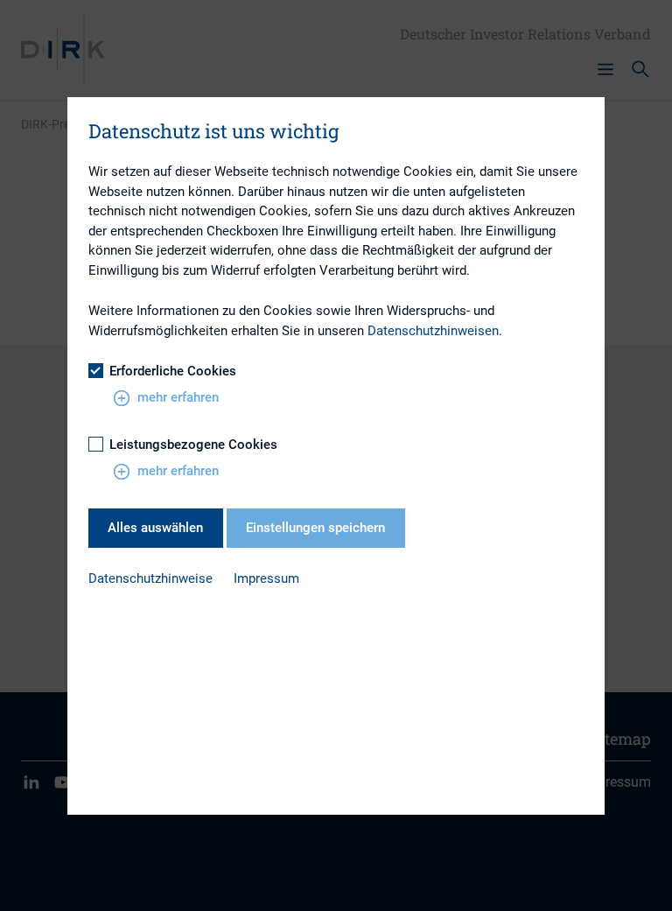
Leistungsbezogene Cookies (193, 444)
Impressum (266, 578)
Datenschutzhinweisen (433, 331)
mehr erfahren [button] (178, 397)
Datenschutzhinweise (150, 578)
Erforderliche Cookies (172, 371)
